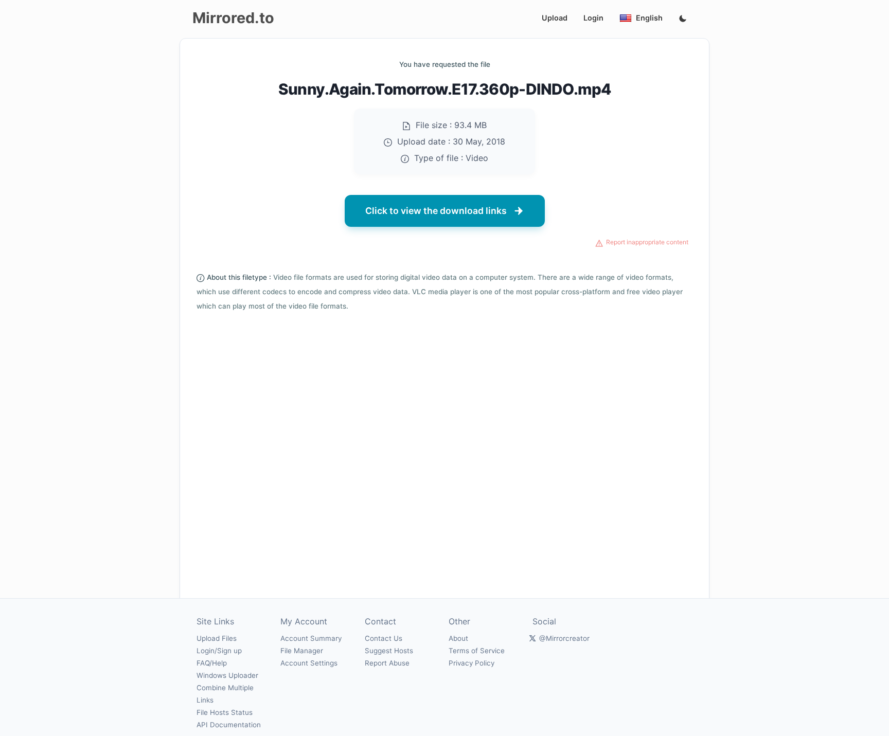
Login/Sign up (219, 651)
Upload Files (217, 638)
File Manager (301, 651)
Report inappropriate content (647, 242)
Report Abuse (387, 663)
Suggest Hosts (389, 651)
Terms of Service (477, 651)
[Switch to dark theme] (682, 19)
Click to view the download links (436, 210)
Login (593, 17)
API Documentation (229, 725)
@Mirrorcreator (564, 638)
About (458, 638)
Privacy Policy (471, 663)
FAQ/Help (212, 663)
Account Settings (308, 663)
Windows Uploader (227, 675)
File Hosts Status (225, 712)
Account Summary (311, 638)
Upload (554, 17)
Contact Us (383, 638)
